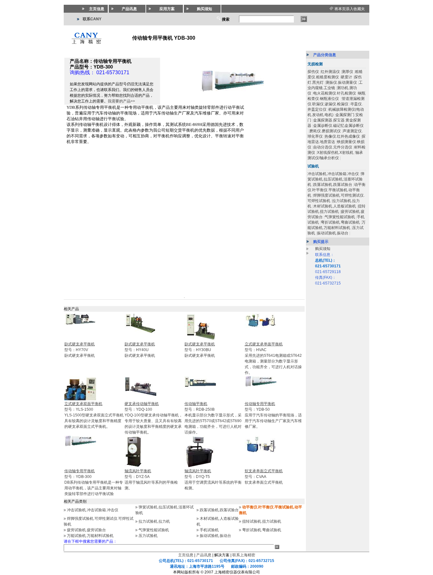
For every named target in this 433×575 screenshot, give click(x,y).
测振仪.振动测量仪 (341, 82)
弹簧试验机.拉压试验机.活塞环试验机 (336, 179)
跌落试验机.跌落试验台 (219, 510)
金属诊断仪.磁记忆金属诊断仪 (338, 125)
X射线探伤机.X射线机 (335, 152)
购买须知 (322, 248)
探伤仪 (313, 71)
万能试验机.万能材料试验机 (90, 535)
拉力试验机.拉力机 (154, 521)
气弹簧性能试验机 (154, 530)
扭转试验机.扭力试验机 (261, 521)
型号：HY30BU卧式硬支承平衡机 (199, 350)
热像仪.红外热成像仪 (342, 136)
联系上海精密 (243, 555)
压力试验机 (148, 535)
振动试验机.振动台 (215, 535)
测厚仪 (347, 71)
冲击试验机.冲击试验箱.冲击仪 (92, 510)
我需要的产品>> (121, 101)
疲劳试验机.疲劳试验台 (86, 530)
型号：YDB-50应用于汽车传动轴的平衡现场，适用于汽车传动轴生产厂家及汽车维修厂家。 (273, 415)
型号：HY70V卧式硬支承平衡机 (79, 350)
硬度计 (346, 77)
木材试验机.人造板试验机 (334, 206)
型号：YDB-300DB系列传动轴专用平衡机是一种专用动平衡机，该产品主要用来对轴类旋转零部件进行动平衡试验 (93, 482)
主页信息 (185, 555)
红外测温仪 (330, 71)
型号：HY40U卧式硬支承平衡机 (140, 350)
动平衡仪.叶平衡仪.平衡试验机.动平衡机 (336, 190)
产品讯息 (203, 555)
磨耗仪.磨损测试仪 (325, 131)
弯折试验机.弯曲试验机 (261, 530)
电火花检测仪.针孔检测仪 (334, 93)
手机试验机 (209, 530)
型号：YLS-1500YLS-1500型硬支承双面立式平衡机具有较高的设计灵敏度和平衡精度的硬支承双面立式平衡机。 (94, 415)
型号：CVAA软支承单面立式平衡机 (264, 477)
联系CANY (92, 19)
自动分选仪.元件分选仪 (332, 147)
